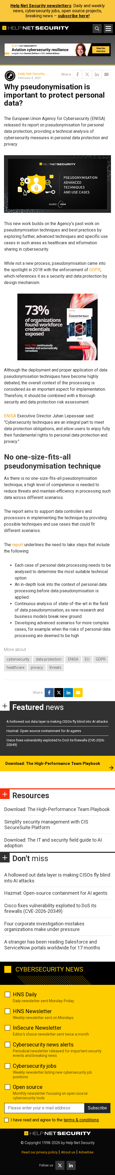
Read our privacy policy (39, 1152)
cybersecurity (18, 659)
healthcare (15, 667)
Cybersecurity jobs (34, 1066)
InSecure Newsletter (37, 1028)
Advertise (86, 1152)
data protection (49, 659)
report (17, 544)
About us (68, 1152)
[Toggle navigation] (108, 28)
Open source (28, 1087)
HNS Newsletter (32, 1011)
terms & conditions (81, 1119)
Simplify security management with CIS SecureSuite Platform (46, 824)
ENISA (10, 415)
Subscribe (97, 1108)
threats (55, 667)
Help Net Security (31, 74)
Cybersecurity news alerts (43, 1044)
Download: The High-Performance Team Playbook (52, 763)
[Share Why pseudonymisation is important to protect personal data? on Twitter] (87, 74)
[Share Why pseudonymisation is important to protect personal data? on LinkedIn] (96, 74)
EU (87, 659)
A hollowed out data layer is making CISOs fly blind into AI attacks (57, 722)
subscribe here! (74, 15)
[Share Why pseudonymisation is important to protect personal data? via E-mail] (106, 74)
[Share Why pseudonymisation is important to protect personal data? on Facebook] (77, 74)
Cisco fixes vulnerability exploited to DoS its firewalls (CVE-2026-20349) (50, 908)
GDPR (95, 269)
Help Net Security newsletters (40, 5)
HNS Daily (25, 994)
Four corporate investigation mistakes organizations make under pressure (44, 926)
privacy (37, 667)
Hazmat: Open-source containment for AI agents (43, 731)
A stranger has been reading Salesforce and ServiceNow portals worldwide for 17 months (52, 944)
